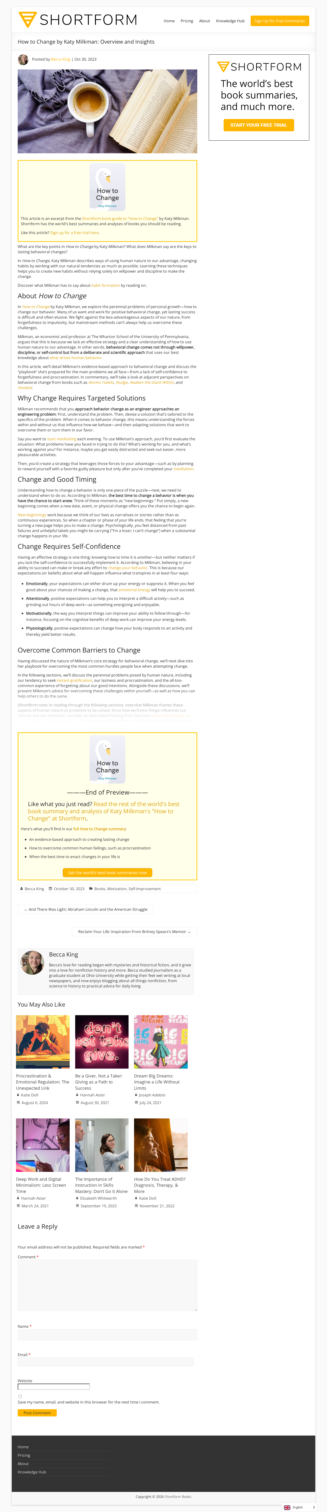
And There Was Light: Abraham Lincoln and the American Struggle (85, 909)
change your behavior (127, 567)
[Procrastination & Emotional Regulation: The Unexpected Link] (43, 1017)
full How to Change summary (99, 828)
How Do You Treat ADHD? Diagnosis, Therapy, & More (160, 1185)
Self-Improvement (145, 888)
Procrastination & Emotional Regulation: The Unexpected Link (42, 1082)
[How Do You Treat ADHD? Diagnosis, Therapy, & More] (161, 1120)
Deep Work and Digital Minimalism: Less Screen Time (41, 1185)
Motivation (117, 888)
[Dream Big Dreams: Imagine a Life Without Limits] (161, 1017)
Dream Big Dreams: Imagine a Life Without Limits (157, 1082)
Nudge (122, 382)
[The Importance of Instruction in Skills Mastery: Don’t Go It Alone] (102, 1120)
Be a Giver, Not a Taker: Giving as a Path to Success (99, 1082)
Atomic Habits (101, 382)
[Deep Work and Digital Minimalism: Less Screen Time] (43, 1120)
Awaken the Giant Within (152, 382)
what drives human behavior (75, 357)
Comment (28, 1257)
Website (25, 1380)
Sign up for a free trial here (74, 232)
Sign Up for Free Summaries (280, 20)
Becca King (60, 59)
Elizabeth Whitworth (98, 1198)
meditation (183, 468)
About (204, 20)
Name (25, 1326)
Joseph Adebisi (152, 1095)
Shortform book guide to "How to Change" (120, 218)
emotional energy (134, 589)
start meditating (61, 438)
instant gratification (74, 680)
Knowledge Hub (230, 20)
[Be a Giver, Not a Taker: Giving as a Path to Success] (102, 1017)
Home (169, 20)
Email (24, 1354)
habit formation (105, 285)
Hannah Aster (92, 1095)
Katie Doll (29, 1095)
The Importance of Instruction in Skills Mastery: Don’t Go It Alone (101, 1185)
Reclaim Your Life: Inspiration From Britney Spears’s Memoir (134, 931)
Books (99, 888)
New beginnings (32, 514)
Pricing (187, 20)
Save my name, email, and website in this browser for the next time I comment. (89, 1402)
